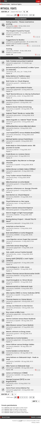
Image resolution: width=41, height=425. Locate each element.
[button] (15, 15)
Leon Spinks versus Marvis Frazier (19, 88)
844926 (16, 51)
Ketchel (16, 149)
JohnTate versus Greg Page (17, 246)
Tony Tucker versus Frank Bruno (18, 176)
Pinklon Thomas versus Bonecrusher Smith (23, 274)
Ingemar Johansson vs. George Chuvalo (21, 188)
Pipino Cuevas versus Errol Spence (19, 208)
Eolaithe (16, 33)
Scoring (9, 49)
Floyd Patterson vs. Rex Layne (17, 201)
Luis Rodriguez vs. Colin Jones (17, 267)
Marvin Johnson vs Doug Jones (18, 332)
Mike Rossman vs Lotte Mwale (17, 182)
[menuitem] (40, 4)
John (15, 26)
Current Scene (16, 28)
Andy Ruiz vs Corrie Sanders (17, 338)
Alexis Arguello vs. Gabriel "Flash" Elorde (21, 120)
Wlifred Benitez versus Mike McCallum (21, 126)
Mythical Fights (8, 8)
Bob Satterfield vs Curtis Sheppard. (19, 233)
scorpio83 (17, 109)
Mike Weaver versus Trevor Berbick (19, 325)
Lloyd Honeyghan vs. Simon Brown (19, 280)
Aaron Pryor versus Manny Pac (18, 388)
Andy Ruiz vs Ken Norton (15, 226)
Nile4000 (16, 197)
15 (39, 46)
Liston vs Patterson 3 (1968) (17, 373)
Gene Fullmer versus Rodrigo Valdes (20, 344)
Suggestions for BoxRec (15, 40)
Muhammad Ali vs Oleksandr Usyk (19, 286)
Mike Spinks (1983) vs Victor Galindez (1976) (23, 293)
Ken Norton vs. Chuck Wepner (17, 195)
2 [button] (20, 15)
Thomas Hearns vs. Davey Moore (19, 299)
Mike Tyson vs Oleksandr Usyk (18, 366)
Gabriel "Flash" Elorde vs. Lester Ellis (20, 113)
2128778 (16, 78)
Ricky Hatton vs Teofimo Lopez (18, 76)
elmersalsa (17, 134)
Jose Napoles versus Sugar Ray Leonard (21, 239)
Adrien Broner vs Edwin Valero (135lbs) (21, 169)
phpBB (20, 420)
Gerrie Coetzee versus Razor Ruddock (20, 319)
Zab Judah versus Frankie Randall (19, 252)
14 (37, 46)
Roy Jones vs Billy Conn (15, 312)
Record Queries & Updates (20, 43)
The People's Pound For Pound (17, 31)
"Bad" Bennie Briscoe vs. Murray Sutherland (23, 94)
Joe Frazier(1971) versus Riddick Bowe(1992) (23, 133)
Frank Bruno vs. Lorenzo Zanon (18, 154)
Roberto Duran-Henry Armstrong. (19, 107)
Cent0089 (17, 288)
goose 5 (16, 83)
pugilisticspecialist (19, 42)
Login (38, 1)
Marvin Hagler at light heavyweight (19, 213)
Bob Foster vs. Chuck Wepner (17, 81)
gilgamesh (17, 63)
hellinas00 (17, 223)
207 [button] (31, 15)
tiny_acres (17, 96)
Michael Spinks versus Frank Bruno (19, 139)
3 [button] (22, 15)
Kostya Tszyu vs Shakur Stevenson (19, 100)
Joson (16, 156)
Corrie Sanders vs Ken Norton (17, 351)
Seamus (16, 128)
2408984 (17, 235)
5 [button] (26, 15)
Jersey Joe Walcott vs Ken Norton (19, 306)
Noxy (15, 177)
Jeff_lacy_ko (18, 71)
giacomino (17, 115)
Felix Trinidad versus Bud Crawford (19, 61)
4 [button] (24, 15)
